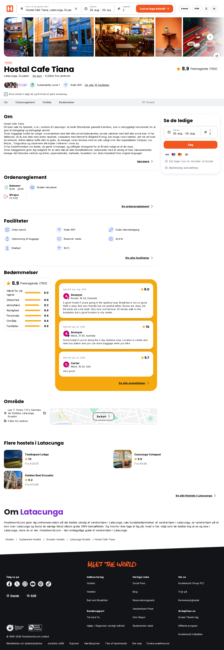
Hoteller (91, 591)
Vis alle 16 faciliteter (97, 85)
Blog (135, 591)
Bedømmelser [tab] (66, 102)
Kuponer (74, 643)
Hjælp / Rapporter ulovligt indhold (105, 625)
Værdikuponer (92, 643)
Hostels (91, 583)
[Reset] (76, 9)
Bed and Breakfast (97, 600)
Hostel (8, 62)
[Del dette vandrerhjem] (217, 56)
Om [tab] (6, 102)
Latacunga (10, 76)
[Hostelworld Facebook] (9, 584)
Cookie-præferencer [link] (158, 643)
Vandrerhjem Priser (143, 608)
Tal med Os (93, 617)
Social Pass (139, 583)
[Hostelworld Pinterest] (40, 584)
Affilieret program (187, 625)
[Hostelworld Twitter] (17, 584)
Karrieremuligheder (188, 600)
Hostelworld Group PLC (191, 583)
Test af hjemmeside (116, 643)
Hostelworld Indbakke (190, 634)
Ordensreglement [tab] (25, 102)
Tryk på (182, 591)
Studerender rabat (143, 625)
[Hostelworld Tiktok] (48, 584)
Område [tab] (47, 102)
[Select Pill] (206, 8)
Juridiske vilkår (56, 643)
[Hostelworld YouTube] (32, 584)
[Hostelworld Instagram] (25, 584)
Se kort (37, 76)
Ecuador (24, 76)
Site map (137, 643)
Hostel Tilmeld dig (188, 617)
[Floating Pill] (210, 37)
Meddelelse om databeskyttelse (24, 643)
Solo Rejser (139, 617)
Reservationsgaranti (143, 600)
